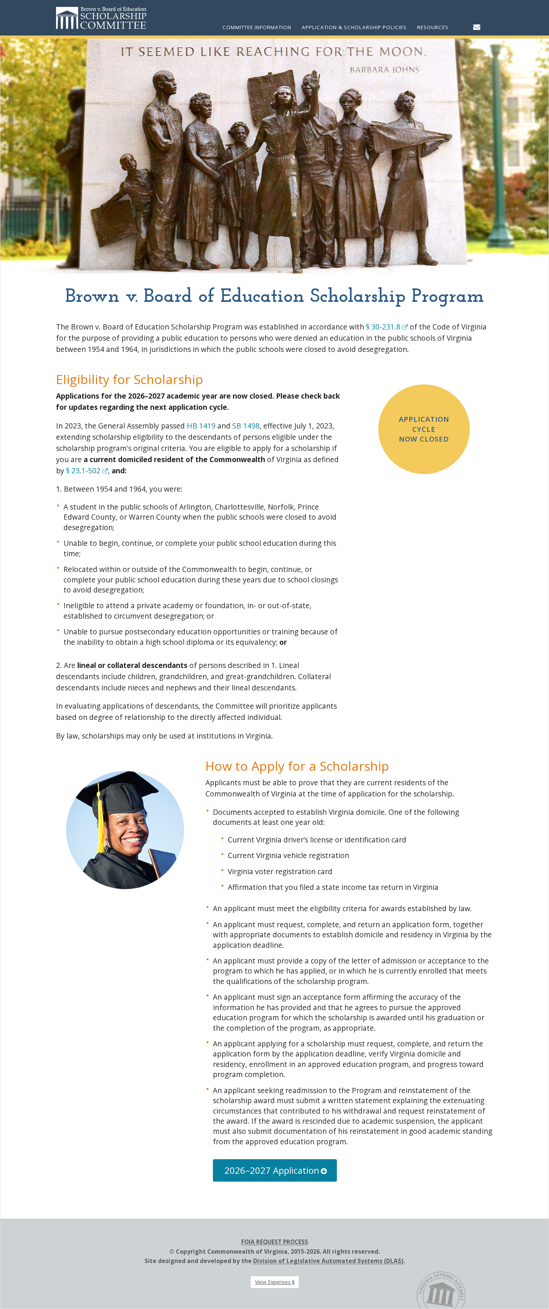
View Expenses (273, 1281)
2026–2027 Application (271, 1170)
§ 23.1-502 (84, 470)
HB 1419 (201, 426)
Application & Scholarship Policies (354, 27)
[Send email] (476, 26)
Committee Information (257, 27)
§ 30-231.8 (384, 327)
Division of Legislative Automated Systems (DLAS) (328, 1261)
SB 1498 (246, 426)
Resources (433, 27)
